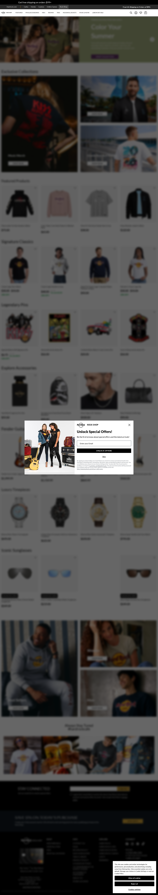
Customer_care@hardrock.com (97, 465)
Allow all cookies (134, 878)
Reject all (134, 884)
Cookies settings (134, 889)
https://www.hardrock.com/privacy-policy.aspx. (90, 469)
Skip (104, 456)
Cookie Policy (119, 873)
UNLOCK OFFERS (104, 451)
